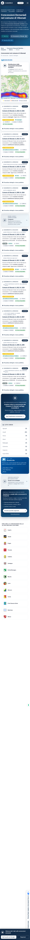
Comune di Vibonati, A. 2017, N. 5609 (13, 260)
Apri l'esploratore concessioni (14, 416)
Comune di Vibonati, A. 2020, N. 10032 (13, 166)
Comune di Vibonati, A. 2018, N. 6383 (13, 110)
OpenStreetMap (19, 98)
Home (2, 48)
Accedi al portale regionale (11, 510)
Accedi (21, 2)
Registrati (23, 937)
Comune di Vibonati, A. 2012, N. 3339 (13, 287)
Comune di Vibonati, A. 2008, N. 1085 (13, 344)
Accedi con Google (9, 937)
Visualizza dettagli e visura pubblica (14, 128)
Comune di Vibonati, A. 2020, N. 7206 (13, 374)
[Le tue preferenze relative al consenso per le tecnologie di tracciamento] (28, 705)
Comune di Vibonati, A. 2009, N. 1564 (13, 192)
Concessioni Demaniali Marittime (15, 48)
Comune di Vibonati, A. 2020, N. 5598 (13, 234)
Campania (3, 49)
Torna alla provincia (15, 514)
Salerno (11, 49)
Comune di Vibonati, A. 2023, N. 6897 (13, 317)
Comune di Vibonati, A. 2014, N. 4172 (13, 138)
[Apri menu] (27, 3)
